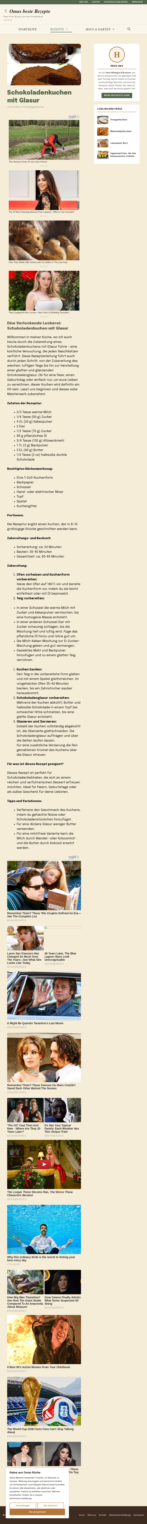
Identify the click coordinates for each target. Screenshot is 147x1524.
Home (82, 1515)
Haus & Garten (98, 29)
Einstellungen (23, 1506)
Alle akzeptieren (37, 1512)
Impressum (137, 2)
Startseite (28, 29)
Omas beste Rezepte (29, 11)
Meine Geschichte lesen (117, 95)
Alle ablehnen (51, 1506)
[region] (37, 1493)
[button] (129, 29)
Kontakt (96, 2)
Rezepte (57, 29)
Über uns (83, 2)
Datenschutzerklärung (116, 2)
